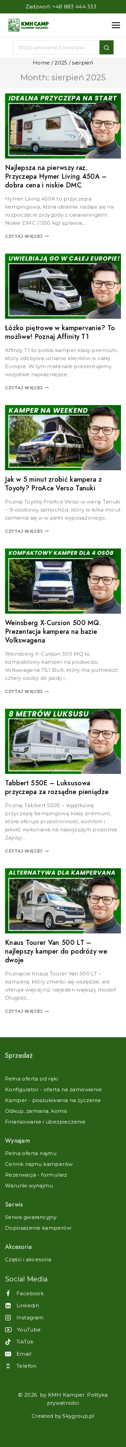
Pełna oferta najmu (30, 1153)
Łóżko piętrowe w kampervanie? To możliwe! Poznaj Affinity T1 (60, 332)
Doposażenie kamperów (38, 1228)
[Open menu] (116, 25)
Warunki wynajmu (29, 1185)
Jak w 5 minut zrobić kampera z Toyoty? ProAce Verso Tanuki (53, 484)
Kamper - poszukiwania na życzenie (53, 1100)
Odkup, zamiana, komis (36, 1111)
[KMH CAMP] (28, 25)
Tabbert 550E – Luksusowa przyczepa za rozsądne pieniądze (57, 787)
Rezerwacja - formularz (36, 1175)
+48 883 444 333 (74, 6)
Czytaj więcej (27, 236)
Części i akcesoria (28, 1259)
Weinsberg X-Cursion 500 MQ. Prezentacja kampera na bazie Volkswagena (53, 631)
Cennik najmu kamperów (39, 1164)
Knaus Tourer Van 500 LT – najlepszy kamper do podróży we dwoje (56, 951)
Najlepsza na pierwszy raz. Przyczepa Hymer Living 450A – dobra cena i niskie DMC (56, 176)
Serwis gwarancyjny (30, 1217)
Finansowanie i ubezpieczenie (45, 1122)
